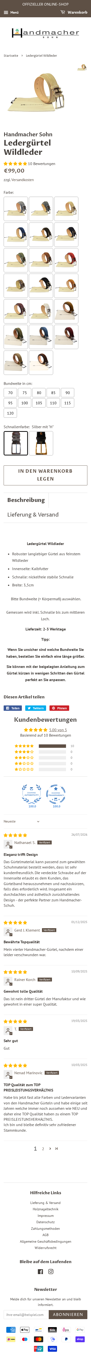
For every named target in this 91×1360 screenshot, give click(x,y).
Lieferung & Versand (33, 515)
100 (24, 402)
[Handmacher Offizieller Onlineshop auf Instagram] (50, 1272)
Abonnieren (68, 1314)
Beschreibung (26, 500)
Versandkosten (22, 179)
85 (53, 392)
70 (10, 392)
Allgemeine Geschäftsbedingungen (45, 1241)
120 (10, 413)
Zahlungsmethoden (45, 1228)
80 (39, 392)
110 (53, 402)
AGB (45, 1235)
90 (68, 392)
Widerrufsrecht (46, 1248)
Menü (14, 12)
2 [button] (43, 1148)
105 (39, 402)
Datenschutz (45, 1222)
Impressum (46, 1215)
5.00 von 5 (58, 729)
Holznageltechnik (45, 1209)
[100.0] (31, 794)
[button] (16, 163)
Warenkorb (77, 12)
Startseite (11, 56)
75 (25, 392)
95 (10, 402)
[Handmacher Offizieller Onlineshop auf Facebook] (40, 1272)
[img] (15, 835)
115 (67, 402)
